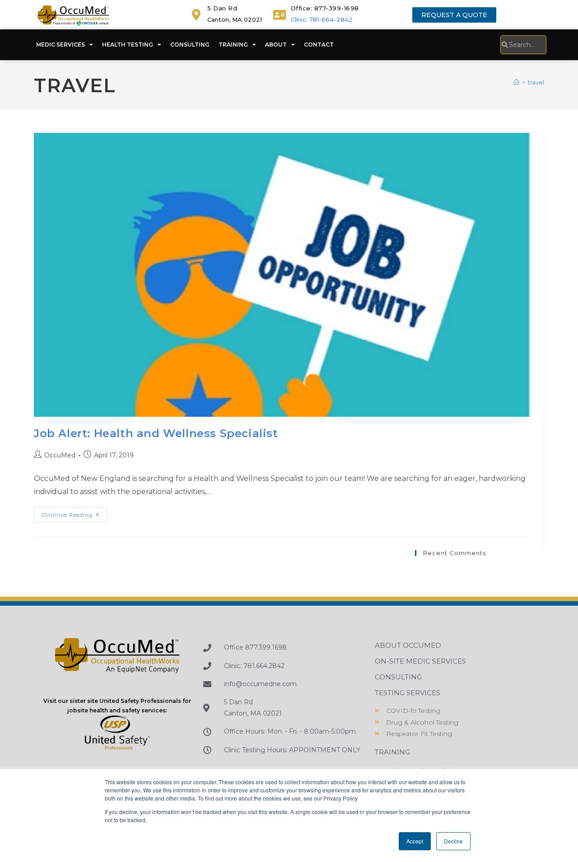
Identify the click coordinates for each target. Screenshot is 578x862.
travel (536, 82)
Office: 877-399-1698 (325, 8)
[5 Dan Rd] (196, 14)
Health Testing (127, 44)
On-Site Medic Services (420, 661)
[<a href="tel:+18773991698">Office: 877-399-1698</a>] (279, 14)
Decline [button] (453, 841)
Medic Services (60, 44)
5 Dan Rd (222, 8)
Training (233, 44)
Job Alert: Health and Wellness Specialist (156, 433)
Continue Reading (74, 512)
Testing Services (407, 692)
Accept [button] (414, 841)
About (276, 44)
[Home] (516, 82)
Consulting (190, 44)
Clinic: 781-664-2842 (322, 19)
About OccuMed (408, 645)
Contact (319, 44)
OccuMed (59, 455)
